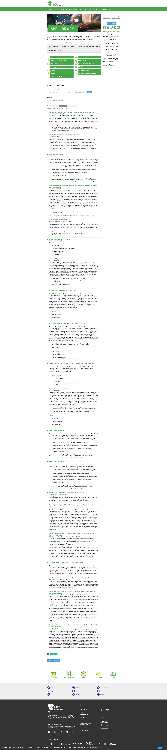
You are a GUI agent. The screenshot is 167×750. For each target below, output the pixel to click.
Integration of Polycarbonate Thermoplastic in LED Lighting (66, 492)
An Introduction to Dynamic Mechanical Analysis (63, 290)
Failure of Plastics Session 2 (57, 430)
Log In (107, 18)
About (52, 687)
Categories (50, 97)
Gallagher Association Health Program (88, 710)
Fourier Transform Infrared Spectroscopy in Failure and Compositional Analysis (72, 363)
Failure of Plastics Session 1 (57, 461)
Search (89, 92)
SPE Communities (104, 687)
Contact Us (53, 735)
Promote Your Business (90, 9)
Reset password (111, 20)
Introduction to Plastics (56, 154)
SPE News (77, 694)
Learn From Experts (53, 9)
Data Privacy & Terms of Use (66, 735)
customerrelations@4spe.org (62, 42)
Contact (77, 687)
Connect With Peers (66, 9)
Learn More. (99, 747)
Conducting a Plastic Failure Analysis (60, 239)
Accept (159, 747)
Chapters (53, 691)
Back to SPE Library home (53, 660)
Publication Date (62, 105)
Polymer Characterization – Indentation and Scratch (64, 134)
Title (69, 105)
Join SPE (102, 694)
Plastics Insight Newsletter (106, 710)
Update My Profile (79, 691)
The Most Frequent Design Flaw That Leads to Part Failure (66, 562)
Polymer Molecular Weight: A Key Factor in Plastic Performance (67, 323)
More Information (84, 724)
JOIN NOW (116, 18)
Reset (94, 92)
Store (52, 694)
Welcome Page (112, 23)
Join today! (60, 50)
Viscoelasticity (53, 259)
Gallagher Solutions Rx (85, 712)
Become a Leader (77, 9)
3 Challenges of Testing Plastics (58, 219)
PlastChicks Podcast (84, 709)
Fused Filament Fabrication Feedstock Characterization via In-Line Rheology (71, 577)
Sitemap (58, 735)
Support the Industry (104, 9)
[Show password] (118, 16)
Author (74, 105)
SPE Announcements (105, 709)
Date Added (54, 105)
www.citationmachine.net (108, 65)
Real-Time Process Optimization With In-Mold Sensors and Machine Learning (71, 112)
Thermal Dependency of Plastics (58, 389)
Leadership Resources (105, 691)
